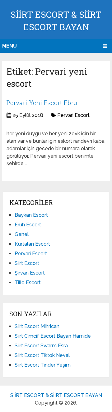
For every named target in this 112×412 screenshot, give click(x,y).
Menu (9, 46)
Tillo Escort (28, 282)
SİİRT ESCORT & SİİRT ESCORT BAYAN (56, 395)
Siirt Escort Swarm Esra (41, 346)
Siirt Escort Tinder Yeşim (43, 365)
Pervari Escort (73, 115)
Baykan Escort (31, 215)
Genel (22, 234)
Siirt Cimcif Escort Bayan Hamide (53, 336)
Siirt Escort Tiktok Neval (42, 355)
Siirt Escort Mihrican (37, 326)
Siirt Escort (27, 263)
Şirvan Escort (30, 273)
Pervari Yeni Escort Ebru (42, 103)
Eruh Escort (28, 225)
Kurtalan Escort (32, 244)
